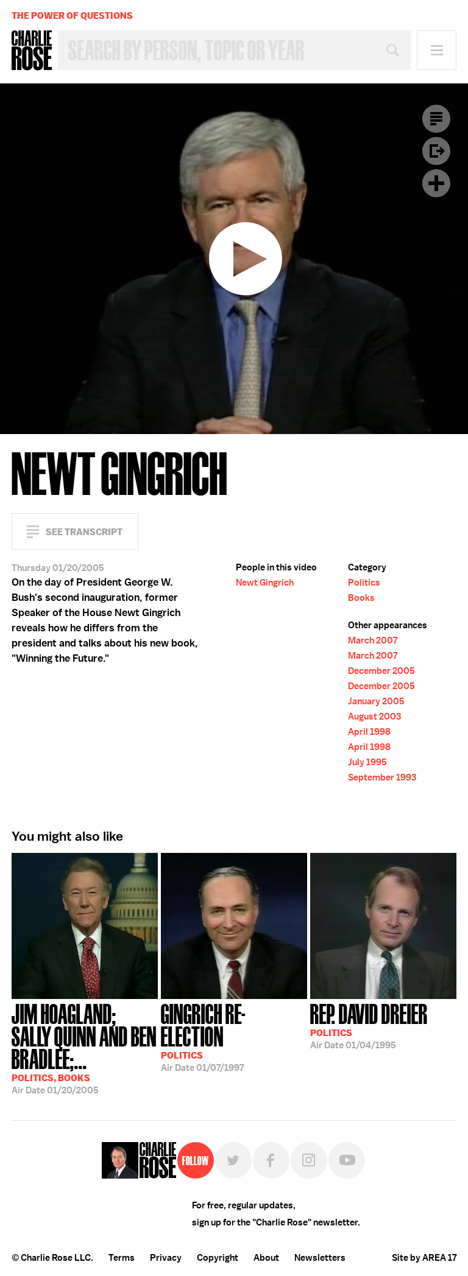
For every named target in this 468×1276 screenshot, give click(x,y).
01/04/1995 (369, 1025)
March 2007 (372, 640)
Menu (436, 50)
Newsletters (320, 1258)
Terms (121, 1258)
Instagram (309, 1160)
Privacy (166, 1258)
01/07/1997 (203, 1036)
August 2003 (374, 716)
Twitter (233, 1160)
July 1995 (367, 762)
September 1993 (382, 777)
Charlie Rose (32, 50)
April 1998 (369, 732)
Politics (364, 583)
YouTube (346, 1160)
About (266, 1258)
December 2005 (381, 671)
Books (361, 598)
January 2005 (376, 701)
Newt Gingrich (265, 583)
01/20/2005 (84, 1047)
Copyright (217, 1258)
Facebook (271, 1160)
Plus (436, 183)
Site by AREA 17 (424, 1258)
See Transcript (84, 532)
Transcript (436, 119)
